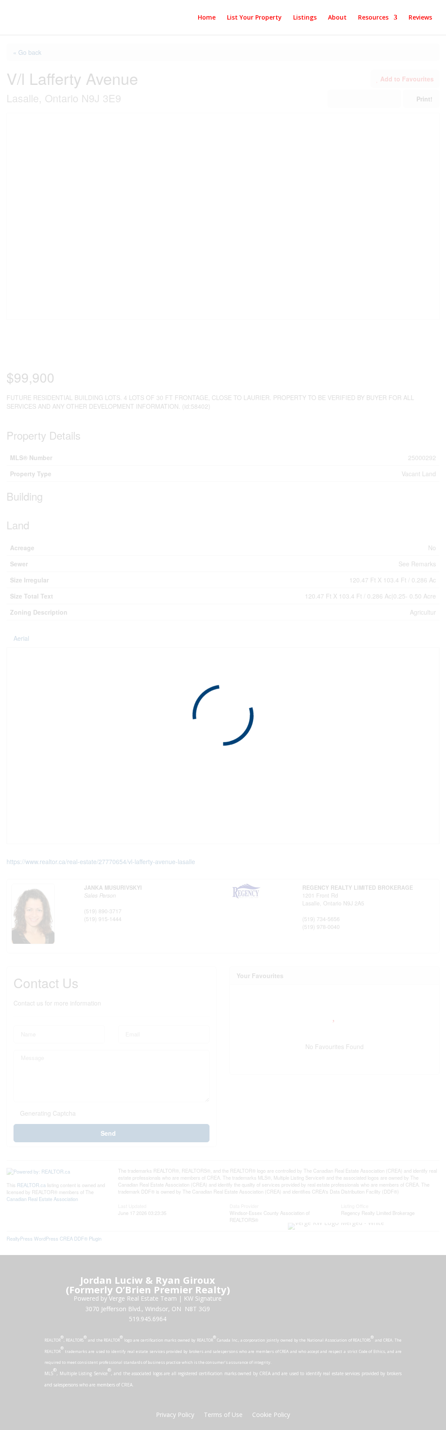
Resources (373, 17)
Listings (305, 17)
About (337, 17)
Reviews (420, 17)
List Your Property (254, 17)
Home (207, 17)
